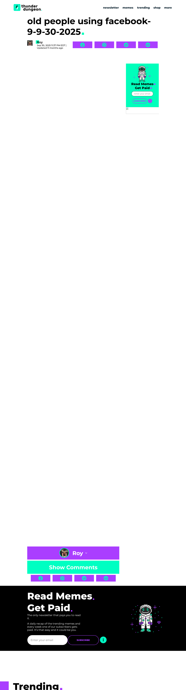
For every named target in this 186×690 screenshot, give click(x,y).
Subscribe (140, 101)
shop (157, 7)
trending (143, 7)
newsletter (111, 7)
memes (128, 7)
